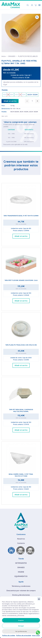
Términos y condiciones (21, 586)
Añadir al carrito (10, 101)
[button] (39, 599)
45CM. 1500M (24, 111)
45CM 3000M (14, 111)
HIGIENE (21, 572)
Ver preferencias (21, 631)
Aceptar (21, 620)
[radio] (8, 95)
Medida (5, 90)
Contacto (21, 543)
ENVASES (21, 567)
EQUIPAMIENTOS (21, 576)
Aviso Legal (36, 635)
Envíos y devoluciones (21, 595)
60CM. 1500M (33, 111)
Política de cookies (8, 635)
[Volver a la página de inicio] (11, 5)
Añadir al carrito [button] (21, 236)
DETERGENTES (21, 563)
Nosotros (21, 539)
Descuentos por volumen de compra (21, 591)
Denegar (21, 626)
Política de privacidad (23, 635)
